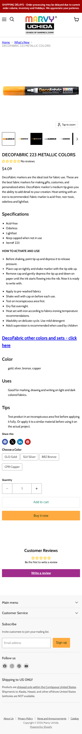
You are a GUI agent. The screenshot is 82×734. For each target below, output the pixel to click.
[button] (11, 161)
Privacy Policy (25, 718)
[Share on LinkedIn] (20, 442)
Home (6, 42)
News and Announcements (51, 718)
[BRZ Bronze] (49, 461)
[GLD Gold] (11, 461)
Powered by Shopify (41, 726)
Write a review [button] (41, 573)
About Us (9, 718)
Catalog (75, 718)
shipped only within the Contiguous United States (46, 687)
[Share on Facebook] (5, 442)
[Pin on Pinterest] (28, 442)
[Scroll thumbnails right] (76, 139)
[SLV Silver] (29, 461)
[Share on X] (13, 442)
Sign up (61, 642)
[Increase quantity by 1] (37, 488)
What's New (21, 42)
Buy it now (41, 515)
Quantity (7, 479)
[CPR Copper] (12, 471)
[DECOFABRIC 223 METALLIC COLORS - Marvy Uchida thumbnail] (8, 138)
